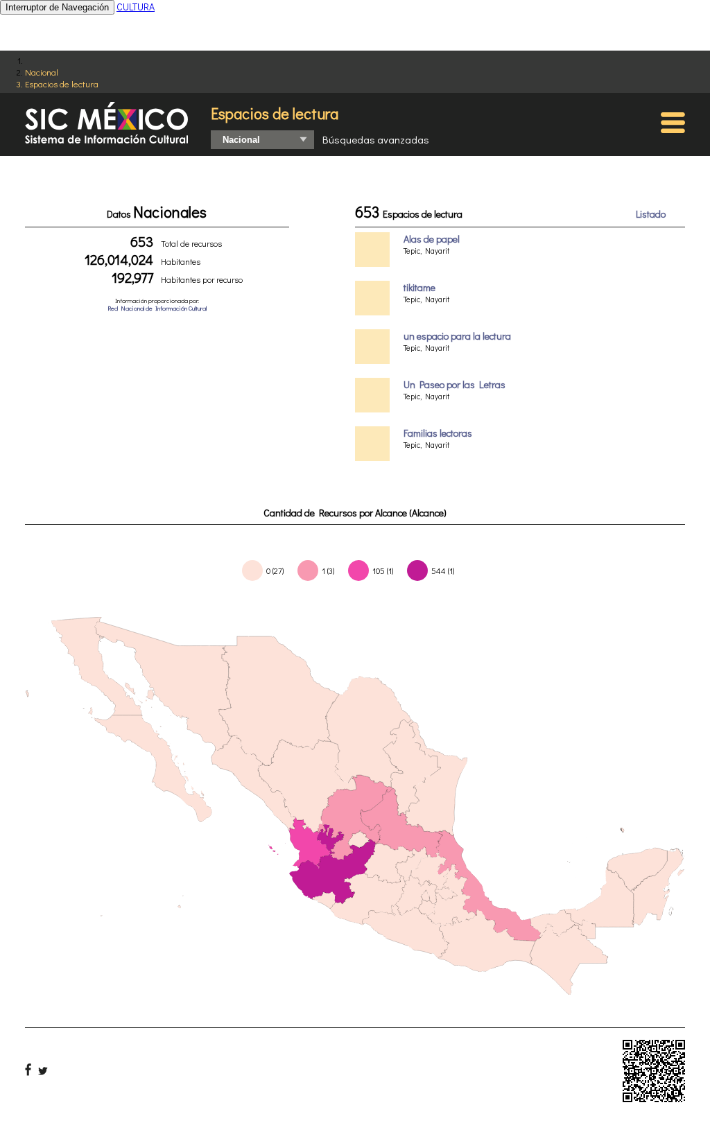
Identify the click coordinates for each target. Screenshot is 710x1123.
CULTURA (135, 6)
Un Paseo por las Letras (454, 384)
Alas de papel (432, 238)
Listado (651, 213)
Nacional (41, 72)
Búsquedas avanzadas (375, 139)
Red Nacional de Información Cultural (157, 308)
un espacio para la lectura (457, 335)
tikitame (419, 287)
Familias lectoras (438, 432)
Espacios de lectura (61, 83)
